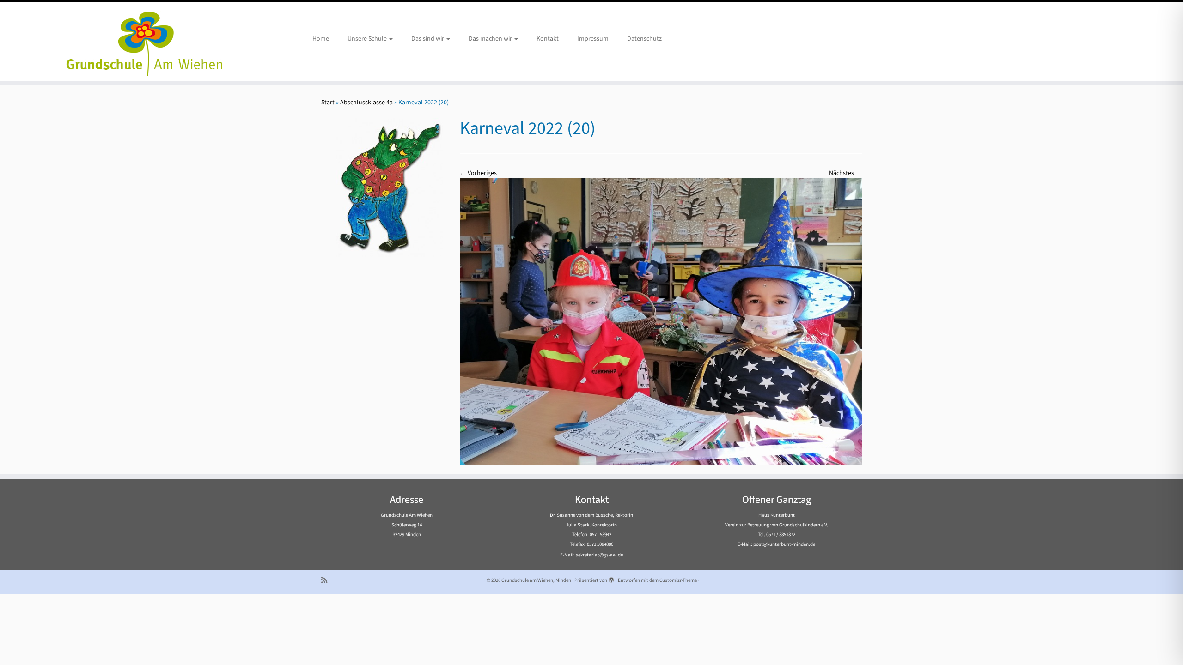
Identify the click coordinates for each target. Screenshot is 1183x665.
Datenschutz (644, 38)
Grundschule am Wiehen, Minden (536, 580)
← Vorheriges (478, 173)
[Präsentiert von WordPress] (611, 578)
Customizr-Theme (678, 580)
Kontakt (548, 38)
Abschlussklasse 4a (366, 102)
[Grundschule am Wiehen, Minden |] (136, 41)
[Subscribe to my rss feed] (327, 580)
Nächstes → (845, 173)
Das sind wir (428, 38)
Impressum (593, 38)
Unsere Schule (368, 38)
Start (328, 102)
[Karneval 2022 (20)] (661, 321)
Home (320, 38)
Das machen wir (491, 38)
